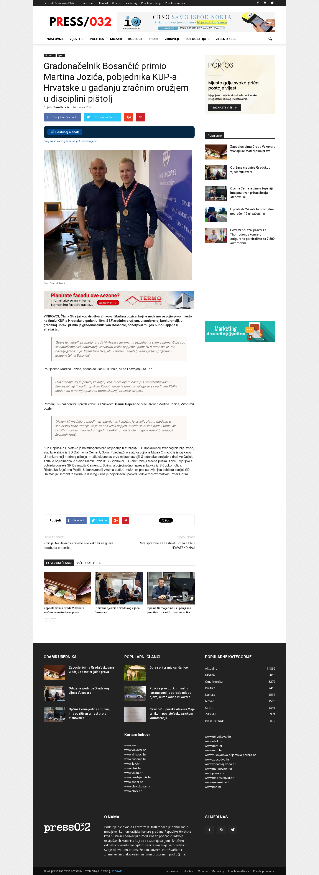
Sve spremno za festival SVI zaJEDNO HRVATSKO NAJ (167, 545)
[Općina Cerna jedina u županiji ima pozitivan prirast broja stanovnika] (171, 588)
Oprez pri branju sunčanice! (169, 667)
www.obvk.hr (133, 791)
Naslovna (55, 39)
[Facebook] (258, 3)
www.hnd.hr (213, 787)
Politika (97, 39)
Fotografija (196, 39)
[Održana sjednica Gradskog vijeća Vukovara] (119, 588)
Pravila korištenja (151, 3)
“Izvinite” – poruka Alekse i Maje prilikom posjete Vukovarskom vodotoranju (172, 713)
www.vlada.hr (133, 772)
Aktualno (49, 55)
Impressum (88, 3)
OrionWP (116, 871)
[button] (270, 39)
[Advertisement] (123, 496)
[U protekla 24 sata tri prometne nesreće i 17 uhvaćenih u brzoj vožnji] (216, 214)
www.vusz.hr (132, 745)
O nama (116, 3)
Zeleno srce (226, 39)
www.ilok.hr (132, 763)
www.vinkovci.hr (135, 754)
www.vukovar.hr (135, 750)
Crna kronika (214, 681)
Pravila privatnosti (175, 3)
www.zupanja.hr (135, 759)
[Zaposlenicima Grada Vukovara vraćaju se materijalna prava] (67, 588)
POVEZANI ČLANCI (59, 563)
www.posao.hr (214, 773)
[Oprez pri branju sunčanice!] (135, 673)
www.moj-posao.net (218, 768)
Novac (209, 701)
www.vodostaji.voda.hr (220, 764)
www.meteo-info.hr (218, 782)
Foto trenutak (214, 721)
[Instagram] (265, 3)
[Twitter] (272, 3)
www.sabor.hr (133, 782)
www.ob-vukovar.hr (137, 786)
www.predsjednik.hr (137, 777)
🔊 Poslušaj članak (65, 132)
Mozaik (116, 39)
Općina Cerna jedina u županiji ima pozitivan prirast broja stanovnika (251, 193)
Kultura (135, 39)
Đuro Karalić (61, 107)
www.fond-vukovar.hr (219, 777)
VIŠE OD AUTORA (89, 563)
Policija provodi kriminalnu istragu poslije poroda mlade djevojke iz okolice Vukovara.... (172, 693)
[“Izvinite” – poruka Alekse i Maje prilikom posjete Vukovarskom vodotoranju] (135, 714)
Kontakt (103, 3)
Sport (154, 39)
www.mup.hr (213, 750)
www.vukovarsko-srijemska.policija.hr (230, 755)
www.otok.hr (132, 768)
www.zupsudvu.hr (217, 759)
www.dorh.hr (213, 745)
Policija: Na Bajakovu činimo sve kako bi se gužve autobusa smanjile (78, 545)
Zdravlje (172, 39)
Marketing (131, 3)
